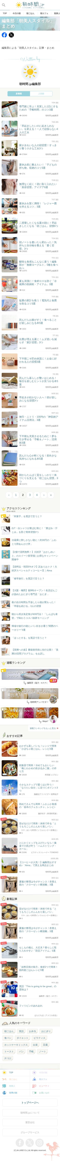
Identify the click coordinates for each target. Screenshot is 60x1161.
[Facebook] (4, 36)
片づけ (7, 1058)
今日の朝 (43, 1072)
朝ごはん (9, 1031)
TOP (11, 1072)
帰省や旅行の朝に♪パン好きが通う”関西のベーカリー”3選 (35, 628)
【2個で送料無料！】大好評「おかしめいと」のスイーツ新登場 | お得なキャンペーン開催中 (35, 556)
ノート (42, 1051)
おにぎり (46, 1031)
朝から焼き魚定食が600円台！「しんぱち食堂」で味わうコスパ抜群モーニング (35, 616)
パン (21, 1051)
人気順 (41, 93)
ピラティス (39, 1038)
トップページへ (30, 1102)
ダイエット (22, 1038)
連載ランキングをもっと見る (43, 728)
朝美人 (12, 1086)
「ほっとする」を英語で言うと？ (29, 638)
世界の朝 (13, 1093)
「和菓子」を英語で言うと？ (27, 516)
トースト (9, 1051)
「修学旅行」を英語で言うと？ (28, 578)
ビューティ (44, 1086)
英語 (21, 1031)
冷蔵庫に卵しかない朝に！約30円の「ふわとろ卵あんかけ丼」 (34, 542)
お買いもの (44, 1093)
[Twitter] (11, 36)
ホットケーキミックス (16, 1044)
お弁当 (32, 1031)
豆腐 (45, 1044)
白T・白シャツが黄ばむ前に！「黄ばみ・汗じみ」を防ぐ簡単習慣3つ (35, 530)
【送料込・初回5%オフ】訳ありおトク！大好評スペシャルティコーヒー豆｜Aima (34, 568)
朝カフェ (43, 1079)
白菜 (35, 1044)
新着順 (19, 93)
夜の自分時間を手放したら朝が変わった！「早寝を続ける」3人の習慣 (34, 604)
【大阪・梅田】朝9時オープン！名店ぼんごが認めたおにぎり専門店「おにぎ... (34, 592)
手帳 (31, 1051)
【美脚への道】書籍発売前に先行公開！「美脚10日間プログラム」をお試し (31, 651)
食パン (7, 1038)
